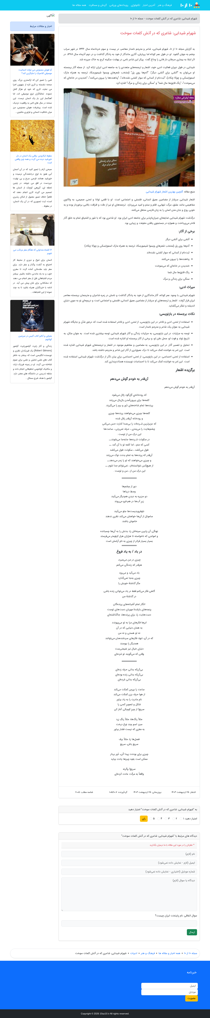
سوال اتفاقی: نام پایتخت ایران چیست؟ (176, 916)
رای (144, 819)
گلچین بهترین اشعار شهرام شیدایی (164, 192)
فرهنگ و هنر (165, 5)
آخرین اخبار (149, 5)
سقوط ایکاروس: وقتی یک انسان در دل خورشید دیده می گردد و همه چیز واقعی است (33, 159)
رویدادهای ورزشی (118, 5)
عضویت (191, 998)
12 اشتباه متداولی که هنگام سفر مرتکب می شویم (32, 251)
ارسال (192, 932)
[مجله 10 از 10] (188, 5)
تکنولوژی (135, 5)
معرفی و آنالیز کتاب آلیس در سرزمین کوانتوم (35, 337)
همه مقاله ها (79, 5)
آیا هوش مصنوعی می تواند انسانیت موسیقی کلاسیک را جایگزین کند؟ (35, 71)
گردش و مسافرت (98, 5)
